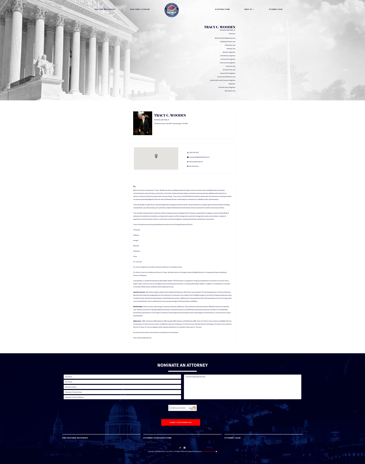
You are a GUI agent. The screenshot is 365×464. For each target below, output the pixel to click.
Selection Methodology (105, 9)
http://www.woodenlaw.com (142, 338)
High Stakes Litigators (140, 9)
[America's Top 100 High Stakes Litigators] (172, 10)
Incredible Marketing (208, 451)
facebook (180, 448)
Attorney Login (275, 9)
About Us (248, 9)
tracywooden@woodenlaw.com (199, 157)
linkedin (184, 448)
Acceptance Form (222, 9)
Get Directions (194, 166)
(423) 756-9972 (194, 152)
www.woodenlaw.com (196, 162)
